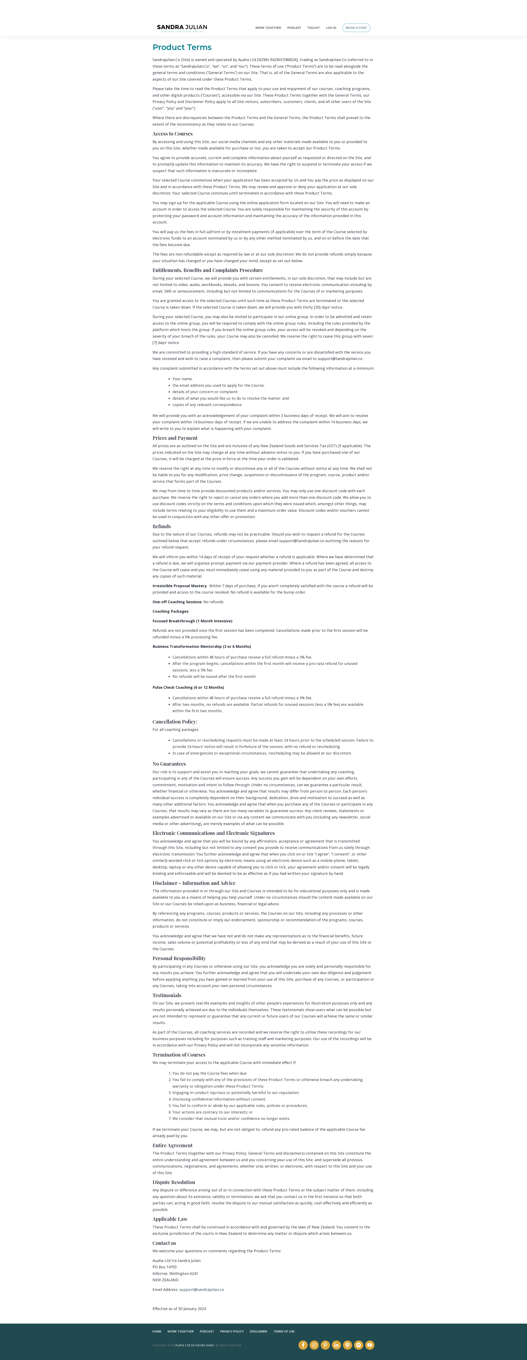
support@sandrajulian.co (201, 1289)
